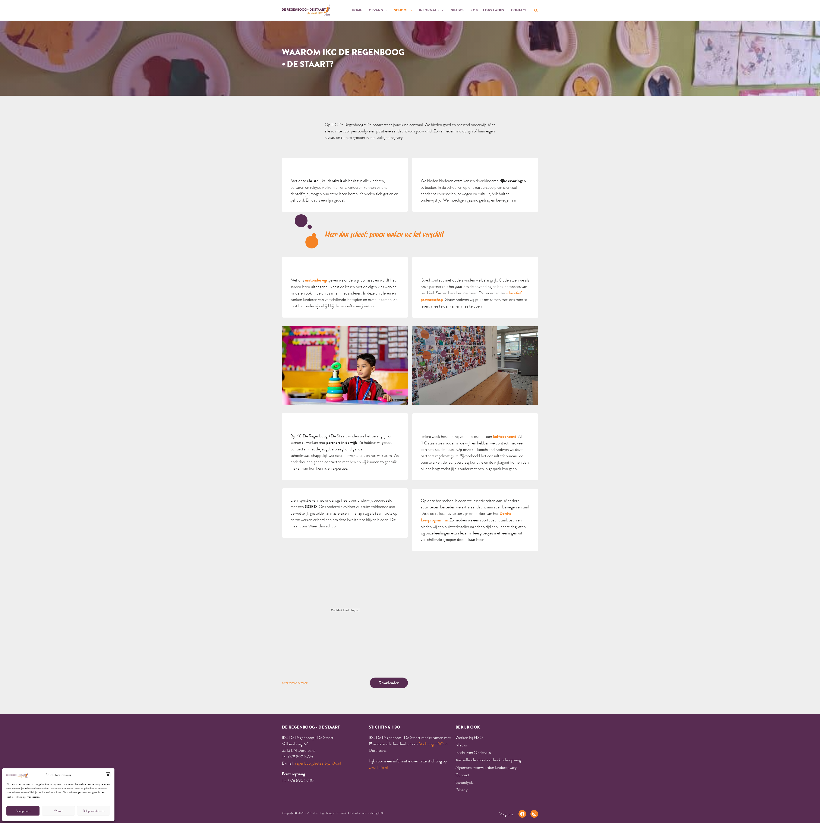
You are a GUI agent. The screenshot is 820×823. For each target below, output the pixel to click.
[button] (108, 775)
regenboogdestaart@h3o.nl (318, 763)
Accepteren (23, 811)
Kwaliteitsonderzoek (295, 683)
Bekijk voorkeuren (93, 811)
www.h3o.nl (378, 767)
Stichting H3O (431, 744)
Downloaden (388, 683)
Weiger (58, 811)
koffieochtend (504, 436)
